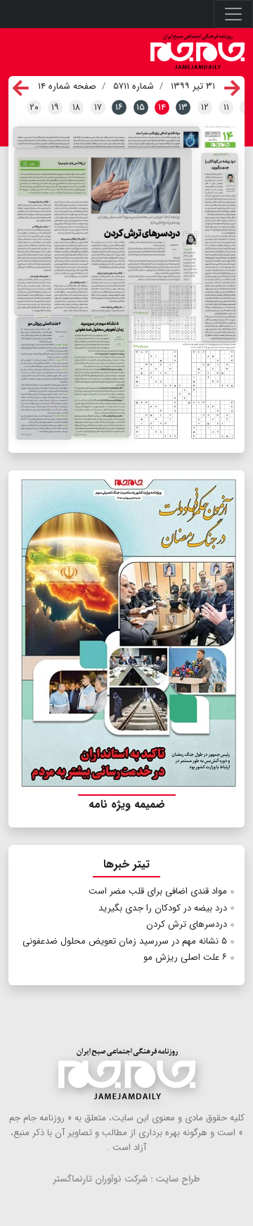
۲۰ (34, 107)
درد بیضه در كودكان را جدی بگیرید (162, 908)
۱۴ (162, 107)
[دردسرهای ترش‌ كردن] (103, 232)
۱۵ (140, 107)
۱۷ (98, 107)
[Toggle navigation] (233, 14)
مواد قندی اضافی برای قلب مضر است (158, 891)
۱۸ (76, 107)
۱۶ (119, 107)
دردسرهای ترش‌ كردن (186, 924)
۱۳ (183, 107)
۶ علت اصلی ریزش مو (185, 957)
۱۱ (226, 107)
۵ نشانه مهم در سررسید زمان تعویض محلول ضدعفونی (124, 941)
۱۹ (55, 107)
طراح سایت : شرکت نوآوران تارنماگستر (126, 1179)
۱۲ (205, 107)
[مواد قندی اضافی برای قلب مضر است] (106, 138)
